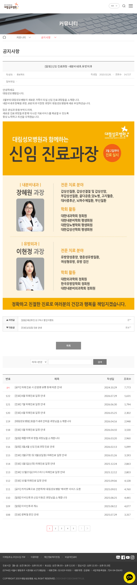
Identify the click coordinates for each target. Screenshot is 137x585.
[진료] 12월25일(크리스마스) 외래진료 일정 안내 (40, 472)
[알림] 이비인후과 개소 (26, 506)
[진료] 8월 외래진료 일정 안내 (30, 396)
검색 (100, 362)
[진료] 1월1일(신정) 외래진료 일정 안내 (35, 463)
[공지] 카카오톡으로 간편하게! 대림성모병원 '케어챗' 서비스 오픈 (48, 489)
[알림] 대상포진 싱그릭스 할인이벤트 (37, 320)
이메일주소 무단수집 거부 (14, 557)
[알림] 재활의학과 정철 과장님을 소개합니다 (37, 438)
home (6, 37)
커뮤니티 (21, 37)
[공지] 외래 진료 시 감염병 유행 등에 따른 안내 (38, 387)
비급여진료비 (71, 557)
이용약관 (35, 557)
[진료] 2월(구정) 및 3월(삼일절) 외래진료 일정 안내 (40, 455)
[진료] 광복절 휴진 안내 (26, 514)
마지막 (87, 528)
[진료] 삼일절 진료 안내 (31, 327)
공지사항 (45, 37)
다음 (81, 528)
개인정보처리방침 (52, 557)
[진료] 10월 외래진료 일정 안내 (30, 480)
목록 (68, 345)
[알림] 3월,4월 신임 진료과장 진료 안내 (34, 446)
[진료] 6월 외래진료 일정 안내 (30, 413)
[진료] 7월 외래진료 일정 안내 (30, 404)
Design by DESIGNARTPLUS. (70, 578)
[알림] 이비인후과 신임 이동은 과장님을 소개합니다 (41, 497)
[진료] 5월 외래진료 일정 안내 (30, 429)
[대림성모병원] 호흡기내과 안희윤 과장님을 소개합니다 (43, 421)
